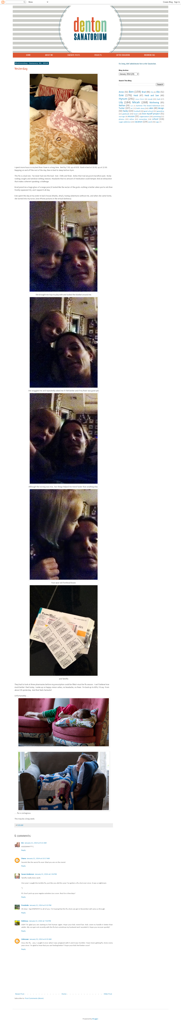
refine (131, 119)
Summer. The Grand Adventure (148, 106)
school (155, 119)
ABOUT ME (49, 55)
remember (143, 119)
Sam (131, 106)
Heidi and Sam (152, 95)
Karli (158, 99)
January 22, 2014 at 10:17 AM (38, 858)
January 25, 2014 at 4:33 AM (40, 939)
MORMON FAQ (149, 55)
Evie (121, 95)
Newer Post (19, 994)
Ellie (158, 92)
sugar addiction (125, 122)
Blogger (95, 1019)
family (125, 111)
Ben (131, 91)
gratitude (125, 114)
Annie (121, 92)
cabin (151, 108)
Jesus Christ (139, 99)
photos (121, 119)
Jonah (150, 99)
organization (144, 117)
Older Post (108, 994)
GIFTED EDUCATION (123, 55)
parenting (156, 117)
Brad (144, 92)
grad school (148, 111)
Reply (23, 850)
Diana (23, 858)
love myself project (151, 114)
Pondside (25, 905)
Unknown (25, 939)
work (150, 122)
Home (64, 994)
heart (136, 114)
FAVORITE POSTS (73, 55)
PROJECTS (98, 55)
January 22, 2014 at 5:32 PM (40, 905)
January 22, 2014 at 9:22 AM (36, 843)
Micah (136, 102)
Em (22, 843)
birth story (140, 108)
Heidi (135, 95)
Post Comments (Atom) (34, 998)
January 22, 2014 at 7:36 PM (40, 921)
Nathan (122, 106)
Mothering (154, 103)
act (132, 108)
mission (131, 116)
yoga (157, 122)
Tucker (122, 108)
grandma (160, 111)
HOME (28, 55)
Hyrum (123, 98)
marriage (122, 117)
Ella (152, 92)
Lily (121, 102)
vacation (138, 122)
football (137, 111)
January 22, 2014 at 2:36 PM (46, 874)
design (161, 108)
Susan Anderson (27, 874)
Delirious (24, 921)
